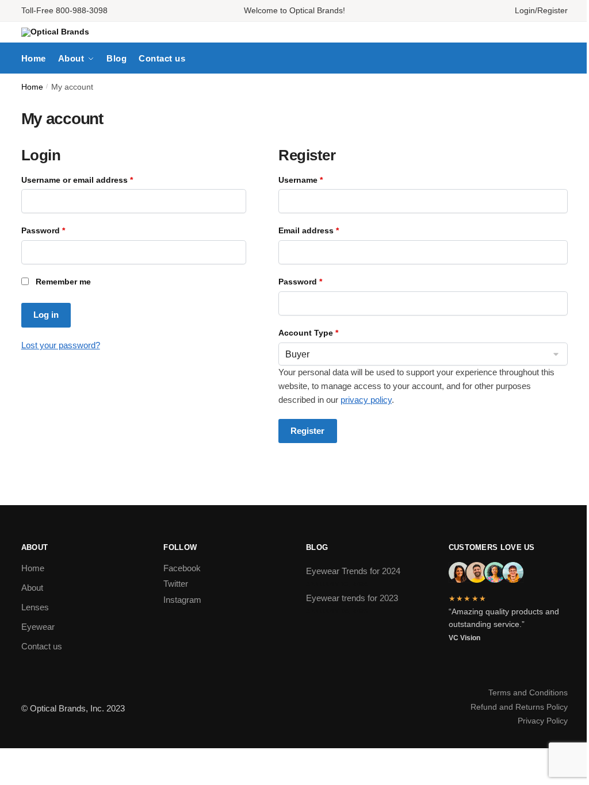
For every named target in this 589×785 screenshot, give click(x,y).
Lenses (35, 607)
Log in (46, 315)
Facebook (182, 568)
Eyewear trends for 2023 (352, 598)
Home (32, 87)
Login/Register (541, 10)
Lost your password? (60, 345)
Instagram (182, 600)
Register (307, 431)
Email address (326, 230)
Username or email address (95, 179)
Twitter (175, 583)
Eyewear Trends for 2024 (353, 571)
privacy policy (366, 400)
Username (318, 179)
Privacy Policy (543, 720)
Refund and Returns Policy (519, 706)
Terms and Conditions (528, 692)
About (32, 587)
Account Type (308, 332)
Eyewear (38, 627)
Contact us (41, 646)
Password (61, 230)
